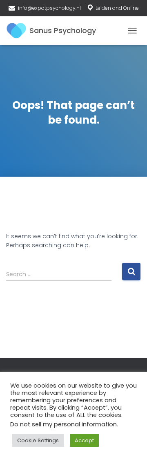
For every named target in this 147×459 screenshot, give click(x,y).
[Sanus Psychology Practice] (54, 30)
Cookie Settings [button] (38, 440)
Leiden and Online (117, 7)
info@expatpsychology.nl (49, 7)
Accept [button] (84, 440)
